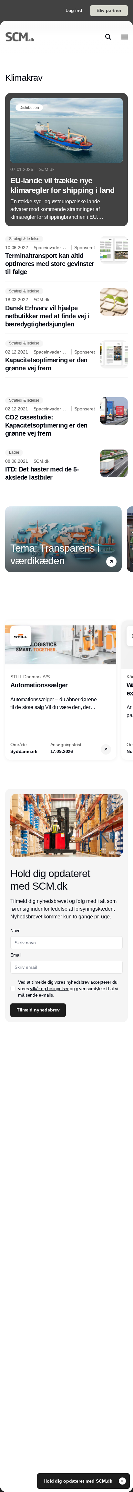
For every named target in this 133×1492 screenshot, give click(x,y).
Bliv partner (109, 10)
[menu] (124, 37)
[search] (108, 37)
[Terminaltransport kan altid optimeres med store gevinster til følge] (66, 256)
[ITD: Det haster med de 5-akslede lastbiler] (66, 466)
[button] (111, 561)
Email (15, 955)
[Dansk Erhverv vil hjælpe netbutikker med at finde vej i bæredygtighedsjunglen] (66, 308)
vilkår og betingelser (49, 988)
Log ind (74, 10)
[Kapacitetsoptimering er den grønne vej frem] (66, 356)
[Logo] (20, 37)
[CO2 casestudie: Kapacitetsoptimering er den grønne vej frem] (66, 417)
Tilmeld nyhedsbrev (38, 1009)
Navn (15, 930)
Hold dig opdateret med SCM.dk (79, 1481)
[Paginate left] (10, 539)
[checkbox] (12, 988)
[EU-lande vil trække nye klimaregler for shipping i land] (66, 159)
